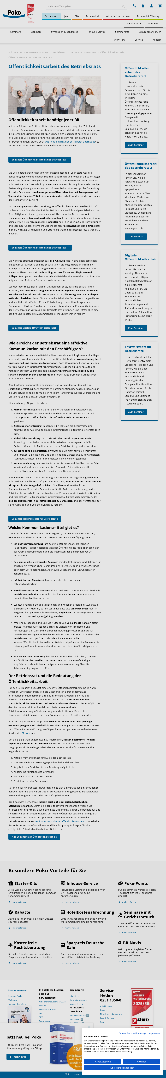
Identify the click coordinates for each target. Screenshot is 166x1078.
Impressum (154, 1033)
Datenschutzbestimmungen (133, 1033)
